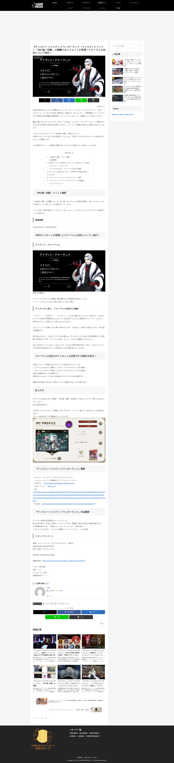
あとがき (52, 174)
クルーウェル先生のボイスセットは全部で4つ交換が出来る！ (69, 171)
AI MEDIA (72, 736)
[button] (93, 100)
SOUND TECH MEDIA (93, 736)
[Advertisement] (87, 25)
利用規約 (80, 757)
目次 (66, 153)
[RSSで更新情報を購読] (50, 596)
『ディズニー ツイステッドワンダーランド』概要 (65, 177)
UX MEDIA (81, 736)
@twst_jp (50, 486)
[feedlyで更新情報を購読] (47, 596)
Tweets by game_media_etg (122, 114)
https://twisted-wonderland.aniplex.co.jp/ (58, 483)
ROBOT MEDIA (94, 733)
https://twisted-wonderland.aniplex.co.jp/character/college (63, 561)
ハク (48, 588)
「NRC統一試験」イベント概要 (59, 157)
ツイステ (58, 603)
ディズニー (66, 603)
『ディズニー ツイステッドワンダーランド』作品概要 (66, 180)
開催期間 (53, 160)
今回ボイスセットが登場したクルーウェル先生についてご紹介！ (70, 163)
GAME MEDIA (74, 733)
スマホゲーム (38, 603)
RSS (95, 757)
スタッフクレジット (57, 183)
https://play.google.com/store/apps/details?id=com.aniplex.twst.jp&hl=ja (68, 504)
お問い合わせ (88, 757)
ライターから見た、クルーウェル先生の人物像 (66, 168)
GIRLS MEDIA (83, 733)
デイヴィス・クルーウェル (59, 166)
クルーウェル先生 (49, 603)
